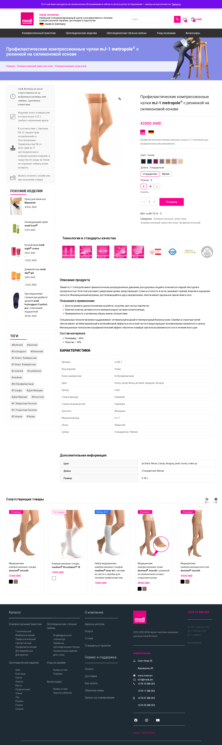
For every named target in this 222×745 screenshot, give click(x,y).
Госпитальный (23, 631)
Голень (19, 705)
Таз (17, 697)
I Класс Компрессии (24, 364)
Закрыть (176, 4)
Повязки (57, 673)
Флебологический (25, 635)
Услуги (89, 631)
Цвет (143, 155)
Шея (17, 670)
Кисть (18, 685)
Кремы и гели (60, 670)
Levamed (18, 370)
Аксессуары (193, 33)
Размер (145, 180)
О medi (89, 638)
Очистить (144, 192)
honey (184, 463)
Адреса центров (94, 624)
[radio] (143, 161)
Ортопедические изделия (81, 33)
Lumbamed (35, 370)
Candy (161, 463)
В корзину (171, 202)
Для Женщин (35, 390)
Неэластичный (23, 643)
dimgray (170, 463)
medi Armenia (49, 15)
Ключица (20, 673)
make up (192, 463)
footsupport (19, 351)
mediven (17, 377)
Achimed (18, 344)
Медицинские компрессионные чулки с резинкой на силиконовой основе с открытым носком (153, 570)
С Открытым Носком (25, 410)
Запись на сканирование (99, 697)
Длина (144, 167)
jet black (146, 463)
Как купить (91, 683)
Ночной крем (34, 247)
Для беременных (24, 651)
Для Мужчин (20, 397)
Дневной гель (35, 271)
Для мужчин (21, 654)
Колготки (38, 397)
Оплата (89, 669)
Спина (18, 693)
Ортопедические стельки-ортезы (127, 33)
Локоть (19, 681)
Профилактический (189, 222)
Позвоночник (22, 689)
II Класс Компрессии (24, 357)
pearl (177, 463)
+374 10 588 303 (198, 612)
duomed (33, 344)
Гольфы (17, 390)
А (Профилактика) (23, 383)
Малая (160, 470)
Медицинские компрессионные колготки (195, 567)
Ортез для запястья (35, 201)
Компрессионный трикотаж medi (35, 66)
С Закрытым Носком (25, 403)
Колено (19, 701)
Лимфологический (25, 639)
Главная (10, 66)
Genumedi (37, 351)
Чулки (31, 416)
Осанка (19, 709)
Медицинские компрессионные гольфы (22, 567)
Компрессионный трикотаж (39, 33)
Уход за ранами (166, 33)
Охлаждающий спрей (36, 224)
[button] (196, 19)
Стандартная (149, 470)
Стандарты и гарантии (98, 645)
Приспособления (62, 693)
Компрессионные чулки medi (70, 66)
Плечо (18, 677)
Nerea (154, 463)
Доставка (91, 676)
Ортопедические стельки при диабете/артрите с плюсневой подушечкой (36, 302)
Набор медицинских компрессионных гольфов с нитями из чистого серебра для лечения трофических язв (110, 570)
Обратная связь (94, 690)
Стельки (17, 416)
